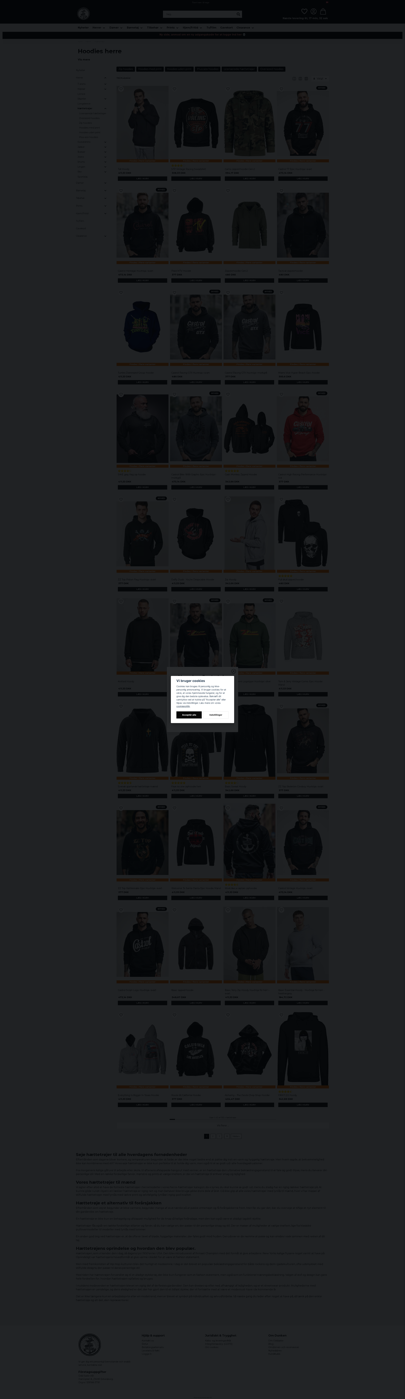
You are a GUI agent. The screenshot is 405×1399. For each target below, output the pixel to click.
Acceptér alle (189, 715)
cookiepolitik (183, 706)
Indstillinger (215, 715)
